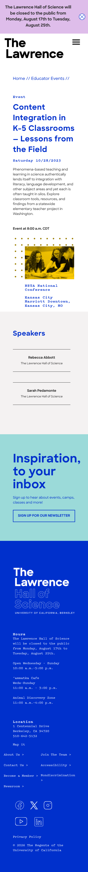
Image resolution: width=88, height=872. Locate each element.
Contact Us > (16, 765)
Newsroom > (14, 786)
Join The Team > (56, 755)
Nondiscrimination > (58, 778)
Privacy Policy (27, 837)
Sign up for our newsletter (44, 516)
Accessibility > (56, 765)
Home (19, 79)
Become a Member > (21, 776)
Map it (19, 745)
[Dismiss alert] (82, 17)
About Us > (14, 755)
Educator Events (48, 79)
